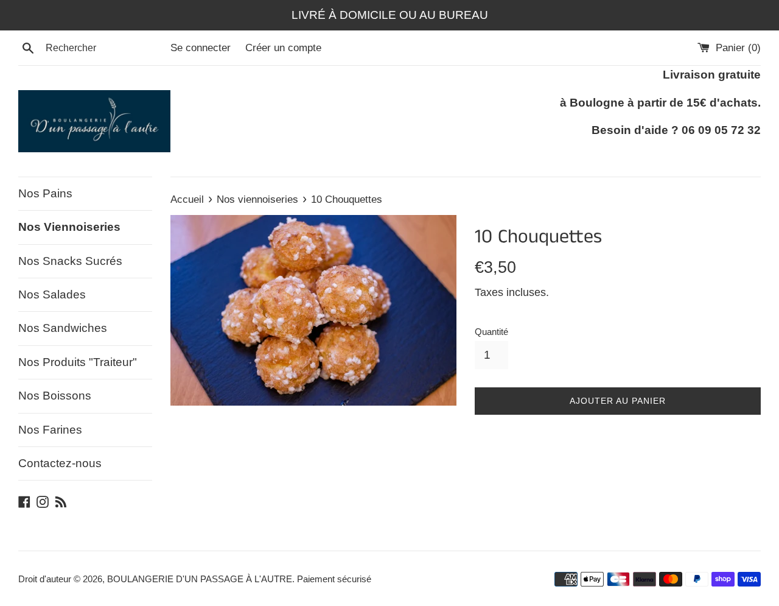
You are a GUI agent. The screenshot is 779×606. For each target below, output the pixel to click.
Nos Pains (45, 193)
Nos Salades (52, 294)
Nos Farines (50, 429)
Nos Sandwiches (62, 328)
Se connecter (200, 48)
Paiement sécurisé (334, 579)
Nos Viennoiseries (69, 226)
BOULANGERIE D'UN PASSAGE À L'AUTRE (199, 579)
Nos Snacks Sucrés (70, 261)
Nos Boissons (54, 395)
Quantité (491, 331)
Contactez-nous (60, 463)
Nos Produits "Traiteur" (77, 362)
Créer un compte (283, 48)
